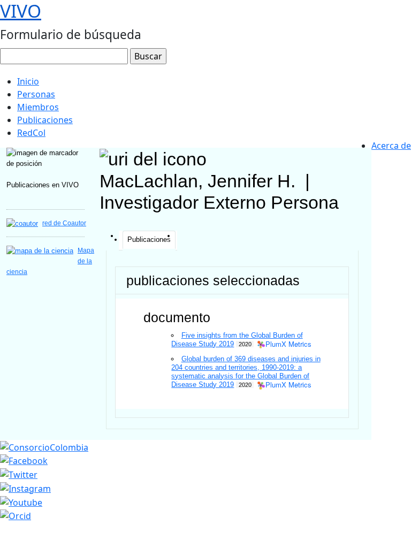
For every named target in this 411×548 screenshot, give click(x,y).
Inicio (28, 81)
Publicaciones (45, 120)
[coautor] (22, 223)
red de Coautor (64, 223)
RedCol (31, 133)
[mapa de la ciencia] (39, 250)
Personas (36, 94)
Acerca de (391, 145)
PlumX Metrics (288, 344)
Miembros (38, 107)
